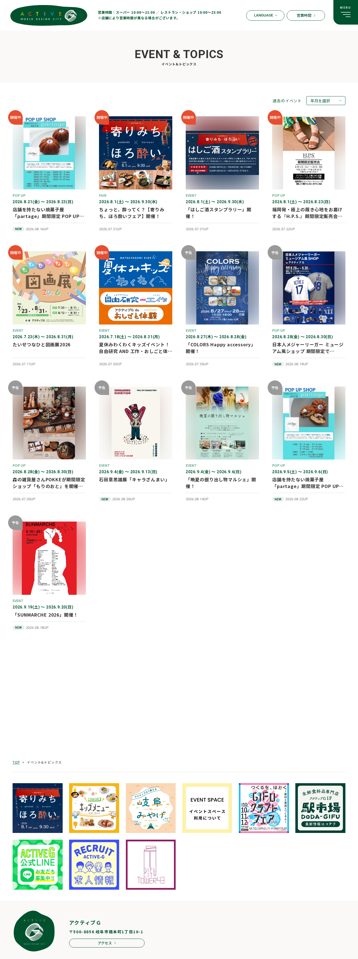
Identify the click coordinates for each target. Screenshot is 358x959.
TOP (16, 762)
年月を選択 (320, 100)
